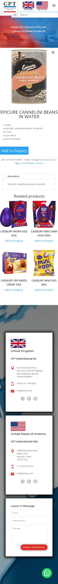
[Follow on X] (29, 399)
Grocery (30, 27)
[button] (53, 52)
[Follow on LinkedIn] (35, 399)
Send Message (34, 547)
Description (13, 176)
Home (14, 27)
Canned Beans (27, 163)
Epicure (40, 163)
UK (21, 27)
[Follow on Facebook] (23, 399)
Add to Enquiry (14, 150)
